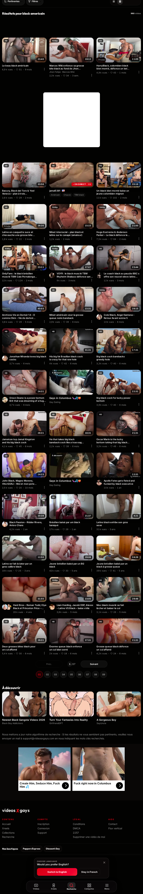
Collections (8, 832)
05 (71, 674)
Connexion (43, 828)
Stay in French (89, 872)
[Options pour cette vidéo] (44, 69)
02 (47, 674)
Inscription (43, 824)
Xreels (5, 828)
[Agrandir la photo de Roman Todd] (5, 607)
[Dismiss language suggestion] (104, 862)
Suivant (94, 664)
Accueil (6, 824)
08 (95, 674)
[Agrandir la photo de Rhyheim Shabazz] (52, 275)
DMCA (76, 828)
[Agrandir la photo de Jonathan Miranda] (5, 358)
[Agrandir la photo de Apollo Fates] (99, 482)
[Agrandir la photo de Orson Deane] (5, 400)
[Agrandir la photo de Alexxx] (52, 607)
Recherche (8, 836)
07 (87, 674)
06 (79, 674)
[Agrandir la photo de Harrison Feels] (99, 275)
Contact (112, 824)
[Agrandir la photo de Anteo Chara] (5, 524)
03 (55, 674)
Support (42, 832)
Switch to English (57, 872)
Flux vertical (115, 828)
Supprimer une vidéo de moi (89, 836)
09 (103, 674)
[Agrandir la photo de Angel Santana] (99, 317)
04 (63, 674)
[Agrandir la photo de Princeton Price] (8, 607)
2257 (76, 832)
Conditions (79, 824)
